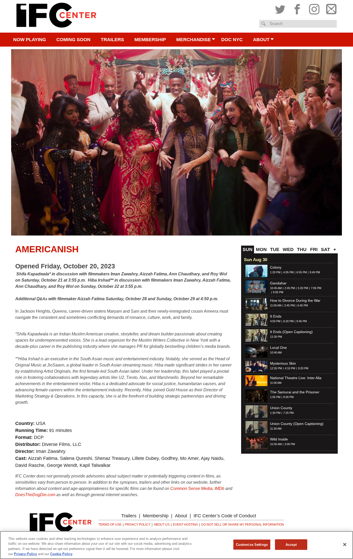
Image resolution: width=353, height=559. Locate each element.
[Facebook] (297, 8)
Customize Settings (252, 545)
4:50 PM (275, 321)
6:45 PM (302, 305)
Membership (150, 39)
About (261, 39)
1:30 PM (275, 412)
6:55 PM (301, 272)
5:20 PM (303, 288)
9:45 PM (301, 321)
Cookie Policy (61, 554)
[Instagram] (314, 8)
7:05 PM (316, 288)
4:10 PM (290, 368)
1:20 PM (275, 272)
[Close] (344, 544)
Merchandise (193, 39)
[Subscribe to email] (330, 8)
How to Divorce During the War (295, 300)
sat (325, 249)
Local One (278, 347)
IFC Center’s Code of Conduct (225, 515)
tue (274, 249)
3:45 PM (289, 305)
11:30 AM (275, 428)
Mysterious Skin (283, 363)
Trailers (112, 39)
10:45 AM (276, 288)
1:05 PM (275, 397)
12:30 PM (276, 336)
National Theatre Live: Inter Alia (295, 378)
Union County (281, 408)
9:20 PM (303, 368)
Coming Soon (73, 39)
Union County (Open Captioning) (297, 424)
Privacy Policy (137, 524)
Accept (291, 545)
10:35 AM (276, 444)
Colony (275, 267)
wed (288, 249)
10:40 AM (276, 352)
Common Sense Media (191, 488)
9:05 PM (278, 292)
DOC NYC (232, 39)
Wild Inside (279, 439)
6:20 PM (288, 321)
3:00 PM (290, 444)
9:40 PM (315, 272)
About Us (162, 524)
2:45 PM (290, 288)
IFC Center (56, 16)
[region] (176, 545)
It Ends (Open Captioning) (291, 332)
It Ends (275, 316)
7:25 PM (288, 412)
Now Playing (29, 39)
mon (261, 249)
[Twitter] (281, 8)
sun (247, 249)
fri (314, 249)
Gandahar (278, 283)
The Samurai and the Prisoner (294, 392)
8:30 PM (288, 397)
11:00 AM (275, 305)
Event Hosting (185, 524)
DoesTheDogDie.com (35, 494)
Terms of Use (109, 524)
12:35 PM (276, 368)
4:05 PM (288, 272)
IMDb (219, 488)
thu (301, 249)
